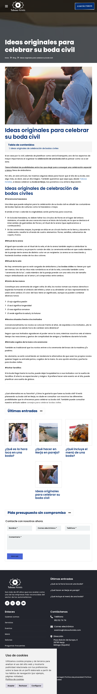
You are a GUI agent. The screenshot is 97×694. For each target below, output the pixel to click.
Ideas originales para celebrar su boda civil (47, 494)
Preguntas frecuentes (15, 645)
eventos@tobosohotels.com (67, 630)
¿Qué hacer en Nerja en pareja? (47, 450)
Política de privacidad (74, 677)
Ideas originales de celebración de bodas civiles (34, 148)
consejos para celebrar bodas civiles (44, 402)
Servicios (9, 622)
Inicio (7, 58)
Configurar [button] (36, 686)
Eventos (8, 628)
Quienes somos (12, 617)
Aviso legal (59, 677)
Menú (7, 634)
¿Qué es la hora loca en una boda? (16, 452)
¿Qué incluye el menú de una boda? (77, 452)
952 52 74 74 (60, 620)
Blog (14, 58)
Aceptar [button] (11, 686)
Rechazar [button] (23, 686)
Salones (8, 640)
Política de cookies (15, 679)
